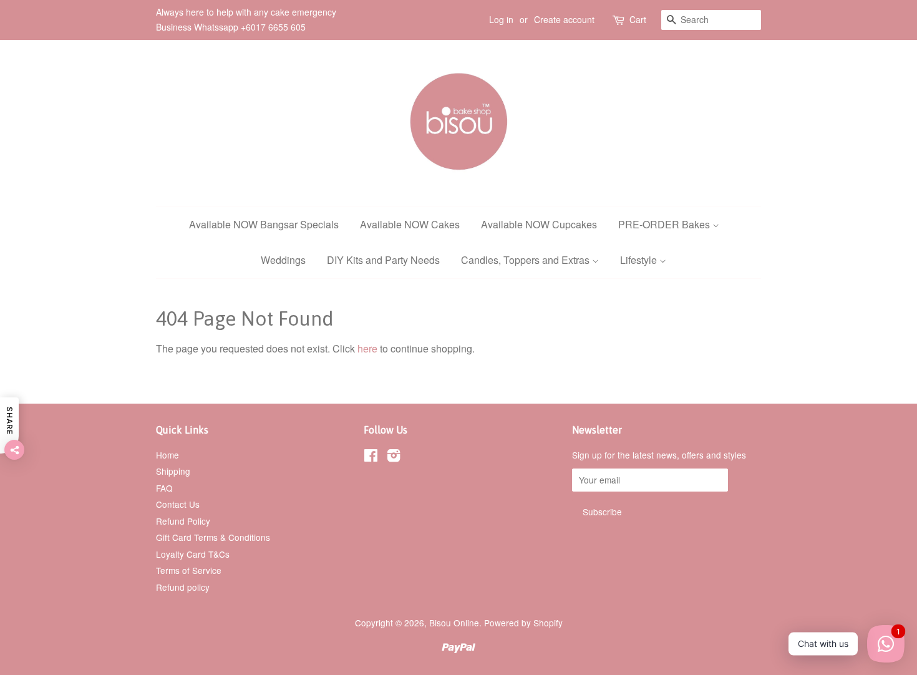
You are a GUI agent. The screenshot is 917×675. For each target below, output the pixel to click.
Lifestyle (639, 260)
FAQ (164, 488)
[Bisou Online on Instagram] (393, 457)
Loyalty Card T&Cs (193, 554)
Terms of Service (188, 570)
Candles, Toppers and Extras (526, 260)
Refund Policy (183, 521)
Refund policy (183, 587)
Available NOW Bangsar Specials (264, 224)
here (367, 348)
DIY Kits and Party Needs (383, 260)
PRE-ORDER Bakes (665, 224)
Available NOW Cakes (410, 224)
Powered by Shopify (523, 622)
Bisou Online (454, 622)
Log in (501, 19)
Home (167, 455)
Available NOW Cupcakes (539, 224)
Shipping (173, 471)
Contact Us (178, 504)
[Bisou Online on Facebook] (371, 457)
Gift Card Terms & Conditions (213, 537)
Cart (637, 19)
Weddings (283, 260)
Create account (564, 19)
